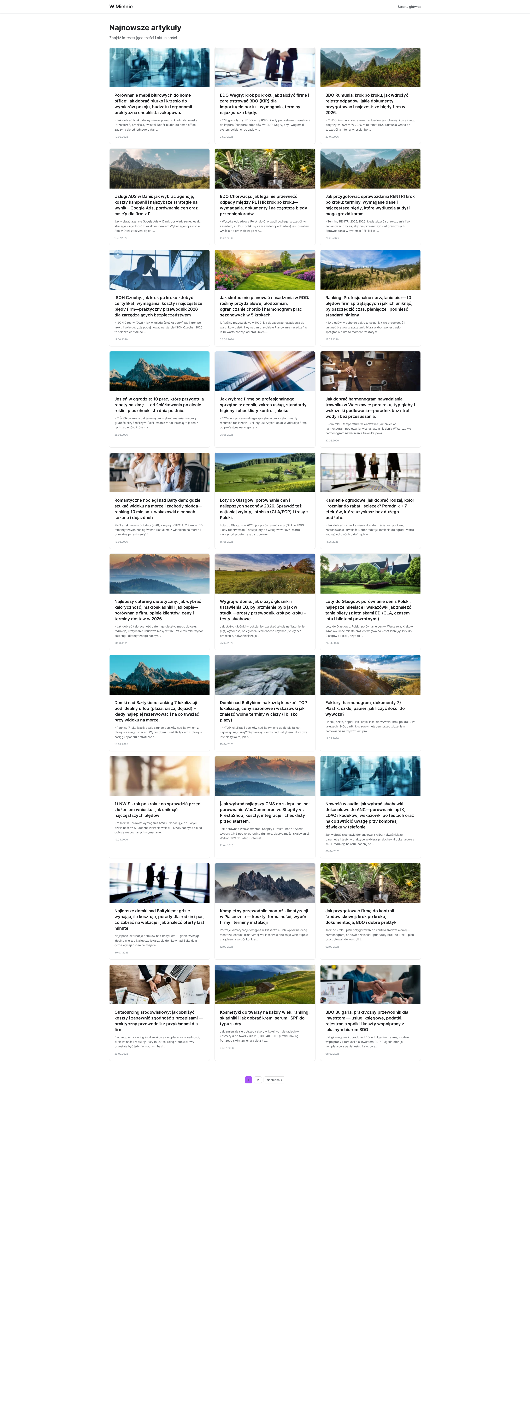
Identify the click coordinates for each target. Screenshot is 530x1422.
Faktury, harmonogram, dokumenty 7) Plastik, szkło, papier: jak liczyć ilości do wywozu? (365, 708)
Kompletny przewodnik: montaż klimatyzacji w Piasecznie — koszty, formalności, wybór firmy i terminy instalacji (264, 916)
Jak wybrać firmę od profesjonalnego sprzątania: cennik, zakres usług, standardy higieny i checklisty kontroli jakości (263, 405)
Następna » (274, 1080)
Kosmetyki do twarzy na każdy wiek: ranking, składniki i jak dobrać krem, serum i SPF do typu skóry (265, 1018)
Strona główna (409, 7)
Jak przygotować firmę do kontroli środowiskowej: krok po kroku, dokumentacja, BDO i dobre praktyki (361, 916)
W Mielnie (121, 7)
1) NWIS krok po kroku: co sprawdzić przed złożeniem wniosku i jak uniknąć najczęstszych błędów (157, 809)
